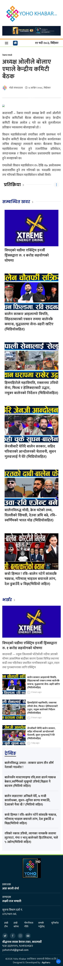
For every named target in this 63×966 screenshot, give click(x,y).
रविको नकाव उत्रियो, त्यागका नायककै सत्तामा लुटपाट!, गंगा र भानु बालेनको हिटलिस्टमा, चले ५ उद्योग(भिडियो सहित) (31, 838)
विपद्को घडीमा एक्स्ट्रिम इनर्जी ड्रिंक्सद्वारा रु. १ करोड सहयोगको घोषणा (27, 255)
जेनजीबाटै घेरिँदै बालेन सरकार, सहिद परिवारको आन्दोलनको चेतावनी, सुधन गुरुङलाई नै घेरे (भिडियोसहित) (30, 451)
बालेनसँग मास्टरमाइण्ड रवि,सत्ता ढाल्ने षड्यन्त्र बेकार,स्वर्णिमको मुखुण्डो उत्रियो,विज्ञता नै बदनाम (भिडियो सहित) (30, 781)
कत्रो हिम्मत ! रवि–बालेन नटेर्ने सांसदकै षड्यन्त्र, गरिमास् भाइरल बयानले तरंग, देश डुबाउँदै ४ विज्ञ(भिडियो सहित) (31, 579)
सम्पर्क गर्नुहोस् (41, 924)
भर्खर (7, 599)
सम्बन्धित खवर (16, 201)
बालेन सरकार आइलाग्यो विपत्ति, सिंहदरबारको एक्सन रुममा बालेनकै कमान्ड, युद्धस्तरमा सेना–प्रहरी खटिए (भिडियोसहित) (29, 321)
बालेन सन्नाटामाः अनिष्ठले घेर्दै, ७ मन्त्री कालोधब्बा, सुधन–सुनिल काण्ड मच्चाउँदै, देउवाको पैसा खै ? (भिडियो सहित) (27, 800)
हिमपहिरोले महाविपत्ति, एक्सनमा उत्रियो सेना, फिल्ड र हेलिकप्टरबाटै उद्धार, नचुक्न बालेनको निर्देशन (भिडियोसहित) (31, 388)
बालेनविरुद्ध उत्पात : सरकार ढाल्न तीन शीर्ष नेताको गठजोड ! (29, 765)
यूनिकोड (55, 923)
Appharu (46, 963)
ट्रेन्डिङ (10, 753)
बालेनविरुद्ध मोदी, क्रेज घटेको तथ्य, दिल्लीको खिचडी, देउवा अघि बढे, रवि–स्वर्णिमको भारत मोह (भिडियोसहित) (31, 515)
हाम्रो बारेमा (16, 924)
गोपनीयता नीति (28, 924)
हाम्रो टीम (6, 924)
